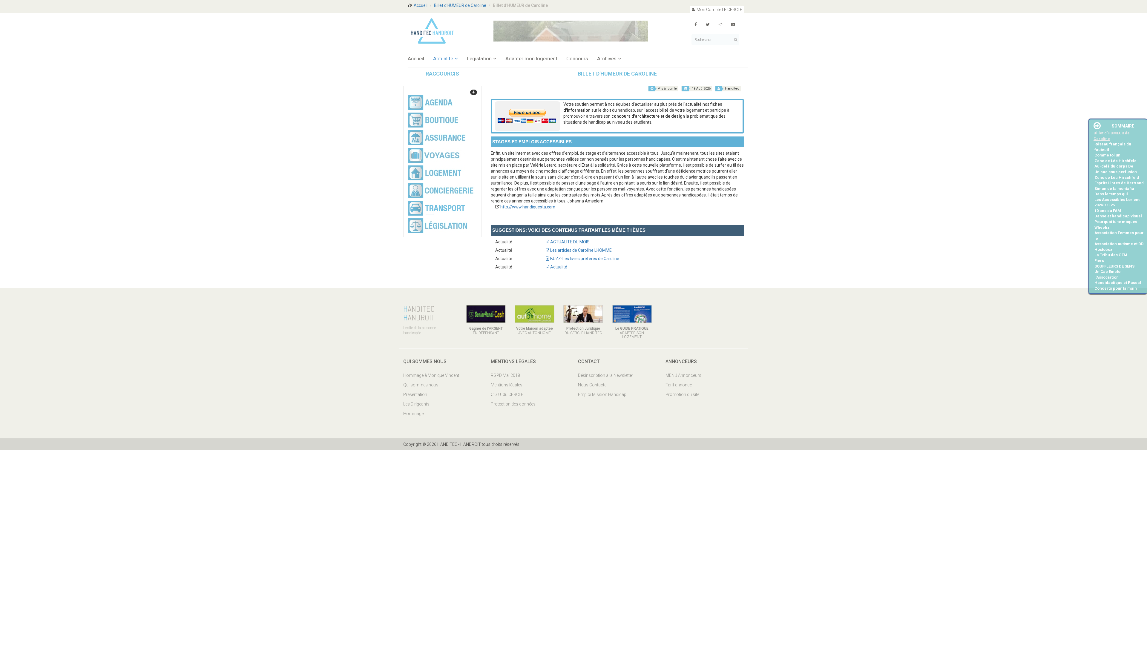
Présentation (415, 394)
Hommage (413, 413)
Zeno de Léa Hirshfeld (1115, 161)
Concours (577, 59)
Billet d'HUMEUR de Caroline (460, 5)
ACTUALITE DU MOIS (569, 241)
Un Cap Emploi (1108, 271)
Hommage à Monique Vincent (431, 375)
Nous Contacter (593, 385)
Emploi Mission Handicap (602, 394)
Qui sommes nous (420, 385)
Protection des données (513, 404)
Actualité (443, 59)
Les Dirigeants (416, 404)
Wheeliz (1102, 227)
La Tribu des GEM (1110, 255)
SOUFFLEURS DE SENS (1114, 266)
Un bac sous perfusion (1115, 172)
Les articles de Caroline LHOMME (580, 250)
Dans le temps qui (1111, 194)
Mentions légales (506, 385)
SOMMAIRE (1123, 126)
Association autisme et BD (1119, 244)
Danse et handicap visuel (1118, 216)
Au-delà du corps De (1113, 166)
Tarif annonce (678, 385)
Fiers (1099, 260)
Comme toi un (1107, 155)
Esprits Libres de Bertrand (1119, 183)
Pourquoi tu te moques (1115, 221)
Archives (607, 59)
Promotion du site (682, 394)
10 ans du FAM (1107, 210)
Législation (479, 59)
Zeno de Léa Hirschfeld (1116, 177)
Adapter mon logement (531, 59)
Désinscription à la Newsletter (605, 375)
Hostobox (1103, 249)
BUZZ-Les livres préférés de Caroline (584, 258)
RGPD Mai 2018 (505, 375)
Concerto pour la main (1115, 288)
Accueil (420, 5)
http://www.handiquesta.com (527, 207)
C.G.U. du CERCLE (507, 394)
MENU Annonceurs (683, 375)
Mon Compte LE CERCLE (719, 9)
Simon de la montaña (1114, 188)
